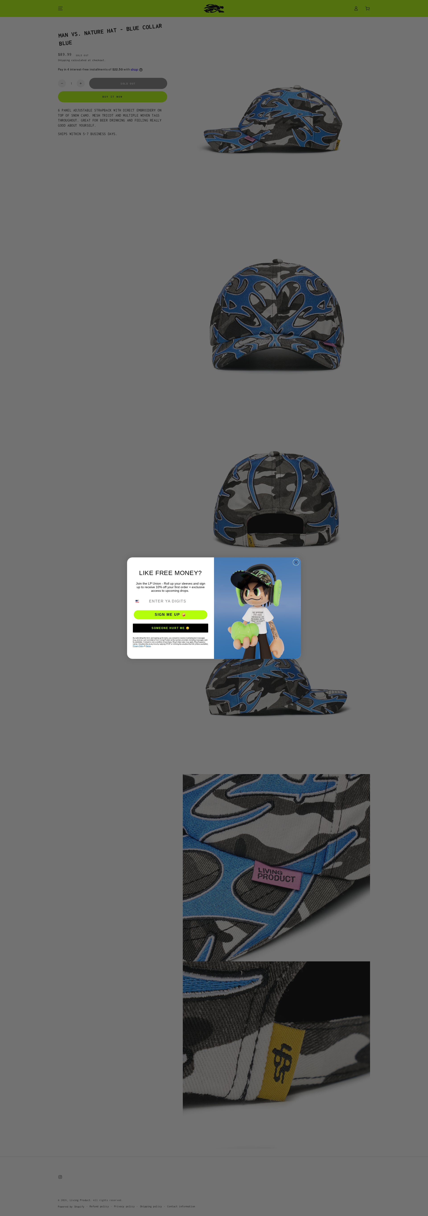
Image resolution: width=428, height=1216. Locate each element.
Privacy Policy (138, 646)
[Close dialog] (296, 562)
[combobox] (140, 601)
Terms (148, 646)
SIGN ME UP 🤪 (170, 614)
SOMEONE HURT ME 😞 (171, 628)
